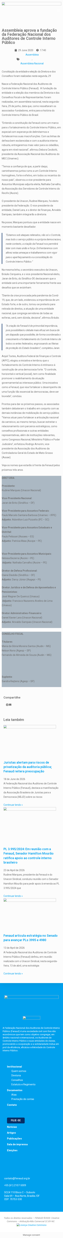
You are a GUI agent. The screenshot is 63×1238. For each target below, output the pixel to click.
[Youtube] (35, 1168)
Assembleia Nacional (32, 63)
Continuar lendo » (13, 804)
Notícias (12, 1127)
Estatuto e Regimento (23, 1084)
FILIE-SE (16, 1120)
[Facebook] (6, 1168)
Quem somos (18, 1071)
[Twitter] (15, 1168)
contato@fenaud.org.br (17, 1178)
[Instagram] (25, 1168)
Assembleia (32, 54)
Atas (14, 1094)
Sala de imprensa (17, 1144)
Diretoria (16, 1075)
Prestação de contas (22, 1099)
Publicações (14, 1138)
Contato (12, 1104)
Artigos (11, 1132)
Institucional (14, 1066)
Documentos (14, 1090)
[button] (4, 705)
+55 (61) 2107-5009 (15, 1185)
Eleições (12, 1150)
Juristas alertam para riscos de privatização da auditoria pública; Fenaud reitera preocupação (28, 767)
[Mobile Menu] (58, 10)
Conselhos (17, 1080)
